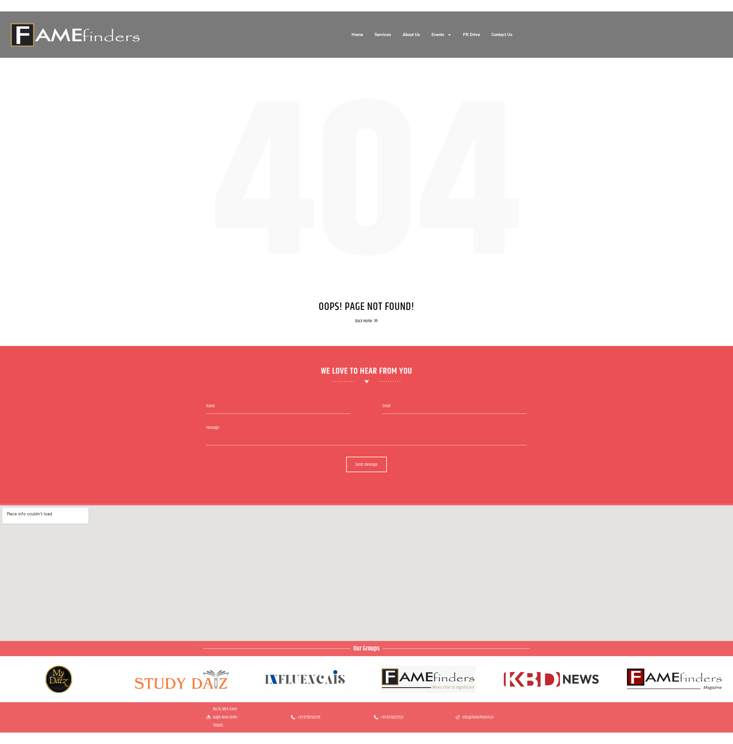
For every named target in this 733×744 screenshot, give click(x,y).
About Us (411, 34)
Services (383, 34)
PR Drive (471, 34)
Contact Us (502, 34)
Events (437, 34)
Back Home (363, 320)
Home (357, 34)
